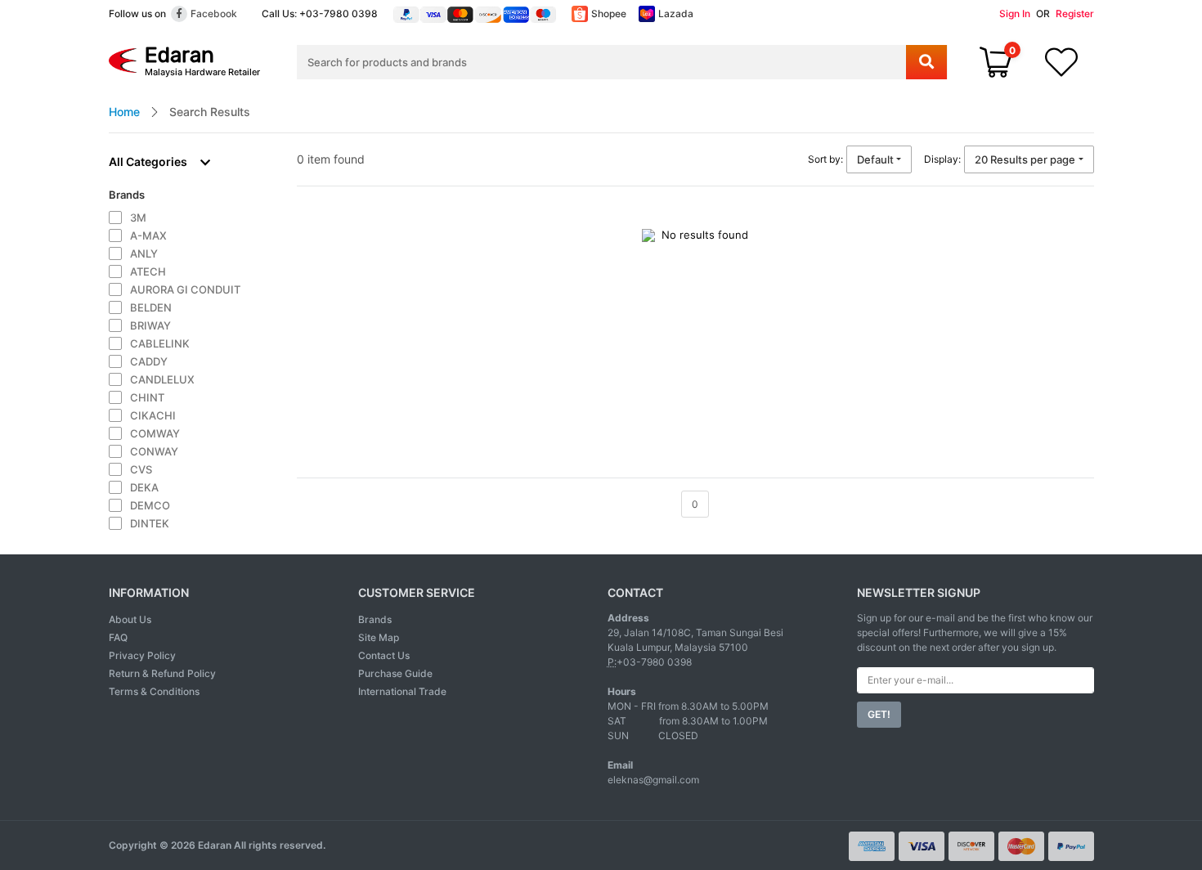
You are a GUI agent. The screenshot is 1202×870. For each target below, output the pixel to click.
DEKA (144, 487)
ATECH (148, 271)
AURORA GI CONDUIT (185, 289)
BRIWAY (150, 325)
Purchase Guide (395, 673)
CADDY (149, 361)
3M (138, 217)
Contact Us (384, 655)
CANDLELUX (162, 379)
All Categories (148, 161)
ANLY (144, 253)
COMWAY (155, 433)
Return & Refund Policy (162, 673)
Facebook (214, 13)
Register (1075, 13)
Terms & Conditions (154, 691)
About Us (130, 619)
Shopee (608, 13)
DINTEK (149, 523)
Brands (375, 619)
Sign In (1014, 13)
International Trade (402, 691)
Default (875, 159)
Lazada (675, 13)
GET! (879, 714)
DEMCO (150, 505)
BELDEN (151, 307)
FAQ (118, 637)
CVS (141, 469)
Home (124, 112)
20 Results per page (1025, 159)
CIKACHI (153, 415)
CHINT (147, 397)
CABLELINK (160, 343)
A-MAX (148, 235)
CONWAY (154, 451)
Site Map (378, 637)
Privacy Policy (142, 655)
